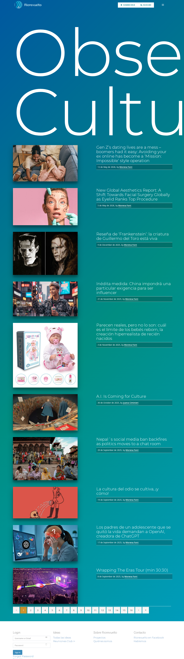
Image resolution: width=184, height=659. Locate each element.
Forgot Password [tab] (23, 656)
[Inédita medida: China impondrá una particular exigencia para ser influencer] (52, 299)
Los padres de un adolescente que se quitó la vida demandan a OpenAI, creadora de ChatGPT (133, 531)
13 (109, 610)
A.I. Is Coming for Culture (121, 396)
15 (124, 610)
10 (88, 610)
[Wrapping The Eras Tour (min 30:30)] (52, 586)
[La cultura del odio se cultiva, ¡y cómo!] (52, 502)
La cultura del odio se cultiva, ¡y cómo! (127, 491)
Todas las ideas (62, 637)
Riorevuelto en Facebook (149, 637)
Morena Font (125, 167)
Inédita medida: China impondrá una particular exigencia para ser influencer (133, 288)
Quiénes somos (102, 641)
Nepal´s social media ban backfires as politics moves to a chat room (131, 441)
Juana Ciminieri (130, 402)
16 (131, 610)
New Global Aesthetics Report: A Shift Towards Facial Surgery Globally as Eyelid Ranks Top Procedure (133, 195)
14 (117, 610)
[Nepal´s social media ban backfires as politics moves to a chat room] (52, 458)
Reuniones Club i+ (64, 641)
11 (95, 610)
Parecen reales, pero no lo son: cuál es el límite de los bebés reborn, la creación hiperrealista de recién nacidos (131, 332)
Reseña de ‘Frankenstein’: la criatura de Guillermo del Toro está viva (132, 236)
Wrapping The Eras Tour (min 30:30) (132, 570)
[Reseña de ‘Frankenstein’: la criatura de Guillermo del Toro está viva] (52, 253)
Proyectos (99, 637)
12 (102, 610)
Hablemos (140, 641)
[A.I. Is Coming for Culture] (52, 412)
